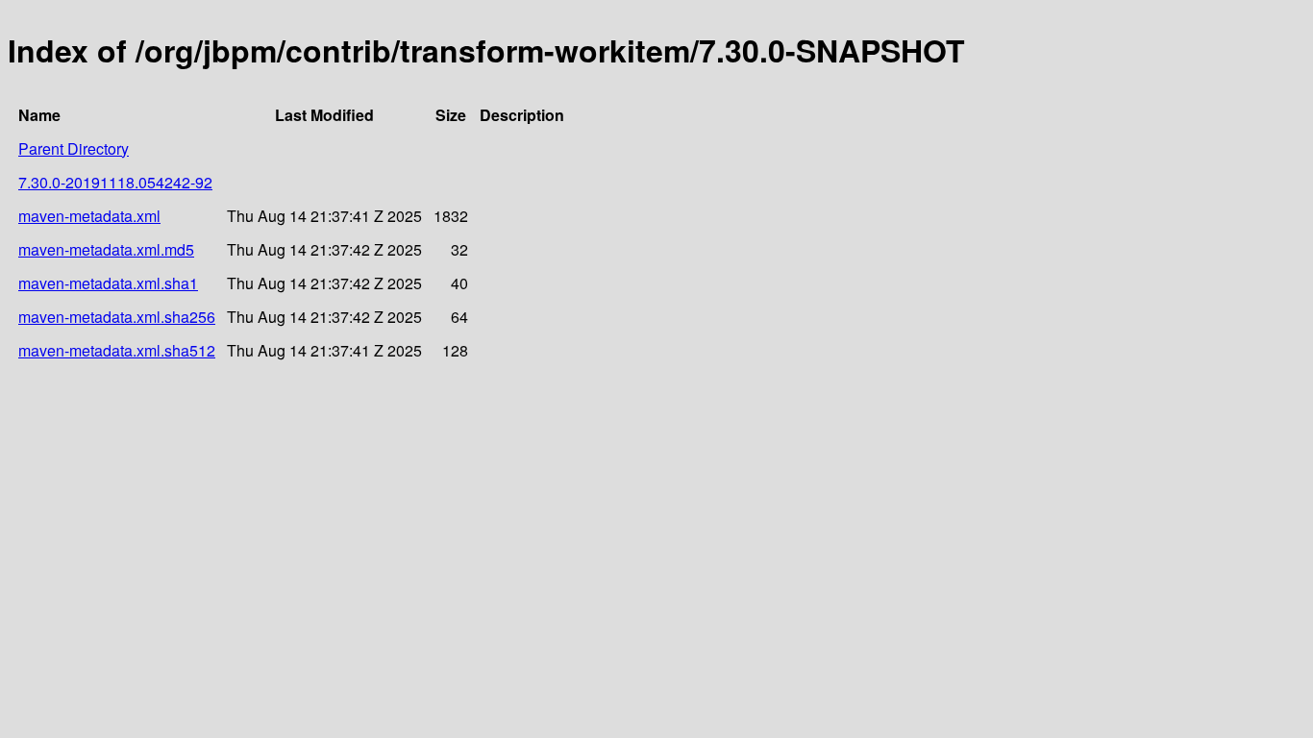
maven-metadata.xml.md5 (106, 249)
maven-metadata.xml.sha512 (116, 350)
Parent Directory (73, 148)
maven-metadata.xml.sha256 (116, 317)
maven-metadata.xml (89, 216)
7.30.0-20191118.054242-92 (115, 182)
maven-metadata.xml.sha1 (108, 283)
